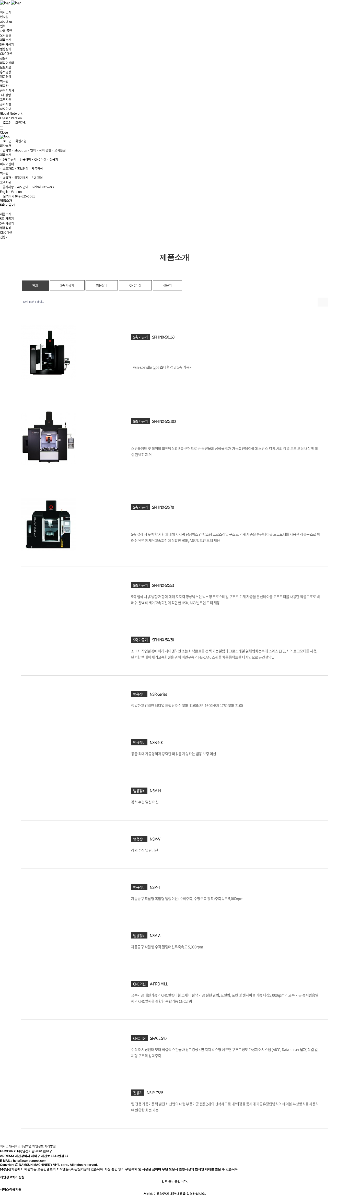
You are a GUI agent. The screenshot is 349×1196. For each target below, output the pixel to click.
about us (6, 21)
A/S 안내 (5, 109)
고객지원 (5, 99)
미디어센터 (7, 63)
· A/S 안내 (21, 187)
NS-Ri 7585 (155, 1092)
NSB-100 (156, 742)
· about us (19, 150)
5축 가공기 (7, 44)
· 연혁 (32, 150)
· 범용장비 (24, 159)
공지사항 (5, 104)
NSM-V (155, 838)
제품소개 (5, 40)
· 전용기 (52, 159)
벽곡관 (4, 81)
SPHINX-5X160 (163, 337)
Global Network (11, 113)
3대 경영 (5, 95)
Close (4, 132)
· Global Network (41, 187)
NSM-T (155, 887)
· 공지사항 (7, 187)
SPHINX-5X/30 (163, 639)
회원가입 (21, 122)
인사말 (4, 17)
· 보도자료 (7, 168)
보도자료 (5, 67)
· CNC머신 (39, 159)
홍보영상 (5, 72)
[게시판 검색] (323, 302)
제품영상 (5, 76)
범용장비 (5, 49)
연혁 (3, 26)
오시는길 (5, 35)
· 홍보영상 (21, 168)
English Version (11, 118)
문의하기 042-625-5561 (18, 196)
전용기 (4, 58)
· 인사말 (5, 150)
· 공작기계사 (20, 177)
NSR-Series (158, 694)
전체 (35, 285)
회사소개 (5, 12)
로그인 (6, 122)
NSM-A (155, 935)
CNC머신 (6, 53)
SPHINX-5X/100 (164, 421)
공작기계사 (7, 90)
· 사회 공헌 (44, 150)
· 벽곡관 (5, 177)
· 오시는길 (59, 150)
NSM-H (155, 790)
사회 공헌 (6, 30)
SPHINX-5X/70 (163, 507)
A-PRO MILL (159, 983)
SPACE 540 (158, 1038)
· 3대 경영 (36, 177)
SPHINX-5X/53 (163, 585)
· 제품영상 (36, 168)
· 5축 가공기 (8, 159)
